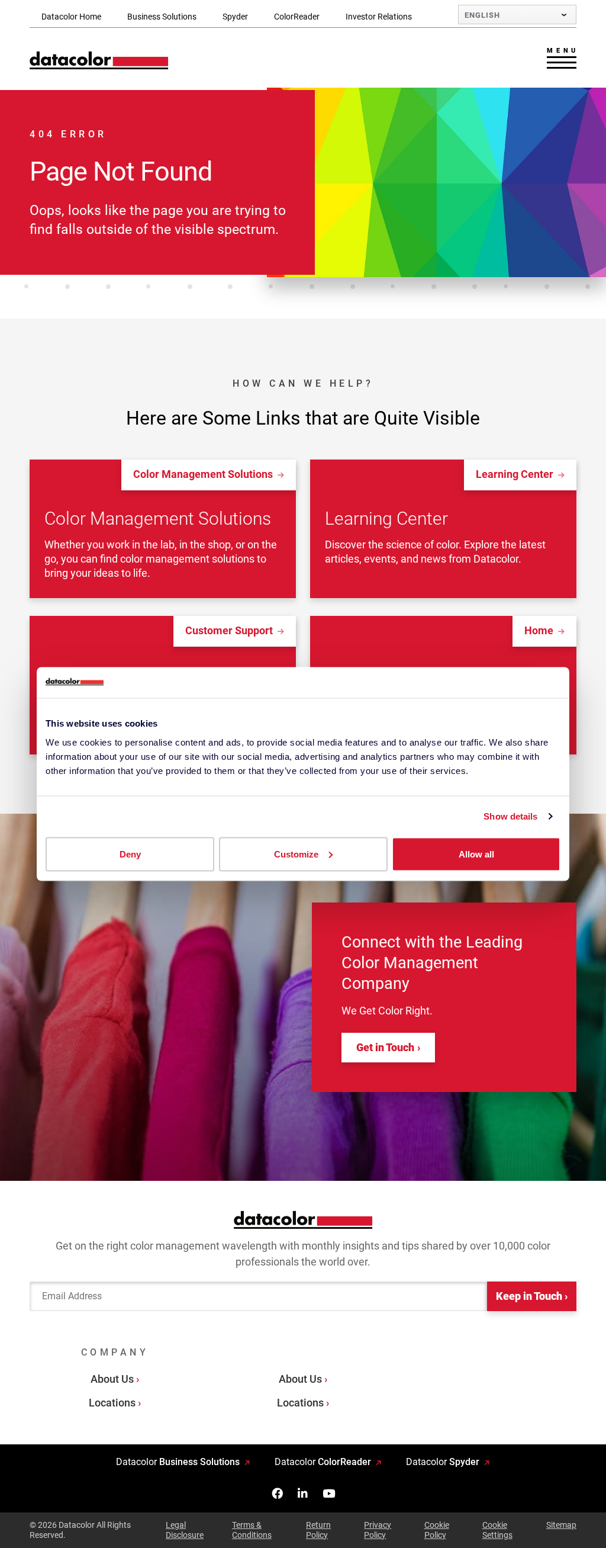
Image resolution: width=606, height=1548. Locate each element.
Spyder (235, 16)
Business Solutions (161, 16)
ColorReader (297, 16)
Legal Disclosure (185, 1530)
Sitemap (561, 1525)
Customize (296, 854)
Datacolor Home (71, 16)
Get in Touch (385, 1047)
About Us (112, 1379)
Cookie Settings (497, 1530)
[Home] (99, 60)
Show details (510, 816)
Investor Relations (379, 16)
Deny (130, 854)
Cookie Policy (436, 1530)
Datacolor (178, 1461)
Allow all (476, 854)
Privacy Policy (377, 1530)
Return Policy (318, 1530)
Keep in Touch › (532, 1296)
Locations (112, 1402)
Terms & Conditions (252, 1530)
